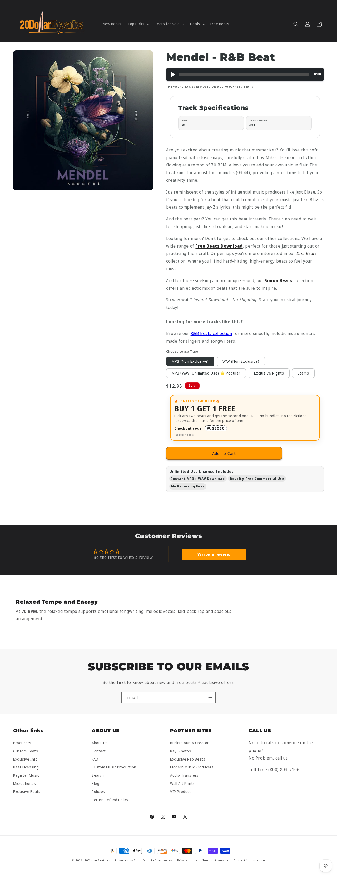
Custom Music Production (114, 767)
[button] (138, 23)
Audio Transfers (184, 775)
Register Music (26, 775)
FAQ (95, 759)
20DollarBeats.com (99, 860)
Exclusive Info (25, 759)
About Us (100, 743)
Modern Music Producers (192, 767)
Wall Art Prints (182, 783)
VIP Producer (181, 791)
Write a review (213, 554)
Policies (98, 791)
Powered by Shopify (130, 860)
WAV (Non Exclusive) (240, 361)
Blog (95, 783)
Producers (22, 743)
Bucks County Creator (189, 743)
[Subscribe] (210, 697)
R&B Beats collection (211, 333)
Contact (99, 750)
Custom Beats (25, 750)
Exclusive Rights (269, 373)
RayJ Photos (180, 750)
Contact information (249, 860)
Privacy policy (187, 860)
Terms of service (215, 860)
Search (98, 775)
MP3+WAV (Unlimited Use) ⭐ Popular (206, 373)
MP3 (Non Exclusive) (190, 361)
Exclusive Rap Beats (187, 759)
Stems (303, 373)
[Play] (173, 74)
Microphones (24, 783)
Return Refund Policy (110, 799)
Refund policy (161, 860)
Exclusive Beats (27, 791)
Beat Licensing (26, 767)
